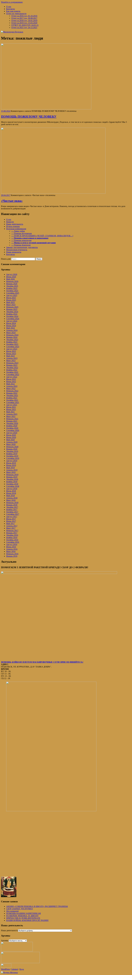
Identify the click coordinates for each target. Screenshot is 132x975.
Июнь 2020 (11, 437)
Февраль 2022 (12, 391)
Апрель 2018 (11, 498)
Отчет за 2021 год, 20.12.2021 (24, 27)
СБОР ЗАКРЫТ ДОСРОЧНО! (19, 909)
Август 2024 (11, 321)
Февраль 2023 (12, 363)
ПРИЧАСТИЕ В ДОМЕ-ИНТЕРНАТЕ (23, 918)
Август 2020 (11, 433)
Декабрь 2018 (12, 479)
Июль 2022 (11, 379)
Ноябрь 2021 (11, 398)
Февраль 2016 (12, 554)
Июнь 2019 (11, 465)
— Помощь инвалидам (21, 240)
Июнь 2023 (11, 353)
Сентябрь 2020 (12, 430)
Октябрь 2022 (12, 372)
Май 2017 (10, 523)
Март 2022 (10, 388)
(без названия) (12, 911)
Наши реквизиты (13, 252)
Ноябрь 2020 (11, 426)
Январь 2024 (11, 337)
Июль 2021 (11, 407)
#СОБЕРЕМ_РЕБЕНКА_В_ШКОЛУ (22, 916)
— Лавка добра (18, 231)
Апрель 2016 (11, 549)
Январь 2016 (11, 556)
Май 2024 (10, 328)
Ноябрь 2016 (11, 537)
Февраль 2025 (12, 307)
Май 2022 (10, 384)
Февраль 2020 (12, 447)
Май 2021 (10, 412)
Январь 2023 (11, 365)
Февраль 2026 (12, 281)
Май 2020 (10, 440)
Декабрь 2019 (12, 451)
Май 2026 (10, 279)
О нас (8, 6)
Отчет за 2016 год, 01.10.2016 (24, 16)
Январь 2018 (11, 505)
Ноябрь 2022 (11, 370)
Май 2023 (10, 356)
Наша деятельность (14, 224)
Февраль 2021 (12, 419)
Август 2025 (11, 295)
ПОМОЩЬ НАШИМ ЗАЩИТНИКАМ (23, 913)
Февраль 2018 (12, 502)
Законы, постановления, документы (22, 247)
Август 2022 (11, 377)
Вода (21, 969)
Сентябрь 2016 (12, 542)
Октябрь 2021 (12, 400)
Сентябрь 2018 (12, 486)
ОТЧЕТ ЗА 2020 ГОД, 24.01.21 (25, 25)
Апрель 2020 (11, 442)
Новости (10, 222)
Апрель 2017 (11, 526)
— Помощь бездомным (21, 233)
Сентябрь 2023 (12, 346)
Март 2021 (10, 416)
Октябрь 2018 (12, 484)
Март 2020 (10, 444)
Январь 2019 (11, 477)
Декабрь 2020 (12, 423)
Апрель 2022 (11, 386)
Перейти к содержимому (12, 2)
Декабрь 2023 (12, 339)
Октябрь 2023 (12, 344)
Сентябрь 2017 (12, 514)
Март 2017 (10, 528)
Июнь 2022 (11, 381)
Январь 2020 (11, 449)
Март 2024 (10, 333)
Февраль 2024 (12, 335)
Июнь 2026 (11, 277)
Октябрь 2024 (12, 316)
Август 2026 (11, 274)
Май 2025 (10, 302)
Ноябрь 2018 (11, 482)
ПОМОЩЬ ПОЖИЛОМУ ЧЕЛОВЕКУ (28, 116)
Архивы (4, 940)
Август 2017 (11, 516)
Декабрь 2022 (12, 367)
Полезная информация (16, 229)
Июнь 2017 (11, 521)
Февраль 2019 (12, 475)
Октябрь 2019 (12, 456)
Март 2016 (10, 551)
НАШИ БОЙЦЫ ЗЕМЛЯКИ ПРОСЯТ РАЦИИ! (27, 920)
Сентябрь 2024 (12, 319)
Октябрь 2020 (12, 428)
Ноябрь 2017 (11, 509)
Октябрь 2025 (12, 291)
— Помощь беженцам (21, 245)
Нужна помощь (13, 226)
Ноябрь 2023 (11, 342)
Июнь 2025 (11, 300)
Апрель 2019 (11, 470)
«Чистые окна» (12, 200)
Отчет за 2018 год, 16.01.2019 (24, 20)
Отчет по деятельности (16, 13)
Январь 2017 (11, 533)
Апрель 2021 (11, 414)
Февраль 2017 (12, 530)
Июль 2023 (11, 351)
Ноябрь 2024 (11, 314)
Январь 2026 (11, 284)
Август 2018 (11, 488)
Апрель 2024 (11, 330)
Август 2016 (11, 544)
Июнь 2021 (11, 409)
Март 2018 (10, 500)
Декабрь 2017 (12, 507)
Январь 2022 (11, 393)
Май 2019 (10, 468)
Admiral (14, 969)
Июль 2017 (11, 519)
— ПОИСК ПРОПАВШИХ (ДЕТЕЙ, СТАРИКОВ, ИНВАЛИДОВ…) (42, 236)
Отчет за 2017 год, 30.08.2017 (24, 18)
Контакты (10, 9)
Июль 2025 (11, 298)
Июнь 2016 (11, 547)
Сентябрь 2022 (12, 374)
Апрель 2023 (11, 358)
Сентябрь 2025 (12, 293)
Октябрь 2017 (12, 512)
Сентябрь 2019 (12, 458)
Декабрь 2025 (12, 286)
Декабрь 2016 (12, 535)
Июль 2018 (11, 491)
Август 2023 (11, 349)
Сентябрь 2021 (12, 402)
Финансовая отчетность (16, 250)
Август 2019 (11, 461)
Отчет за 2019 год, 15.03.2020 (24, 23)
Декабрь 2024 (12, 312)
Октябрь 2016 (12, 540)
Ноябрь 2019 (11, 454)
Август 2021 (11, 405)
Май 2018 (10, 495)
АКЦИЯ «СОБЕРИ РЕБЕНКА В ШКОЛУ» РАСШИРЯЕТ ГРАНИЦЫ (37, 906)
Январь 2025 (11, 309)
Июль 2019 (11, 463)
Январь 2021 (11, 421)
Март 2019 (10, 472)
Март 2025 (10, 305)
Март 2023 (10, 360)
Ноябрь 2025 (11, 288)
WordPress (5, 969)
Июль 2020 (11, 435)
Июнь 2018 (11, 493)
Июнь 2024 (11, 326)
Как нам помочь (13, 11)
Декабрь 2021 (12, 395)
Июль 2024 (11, 323)
